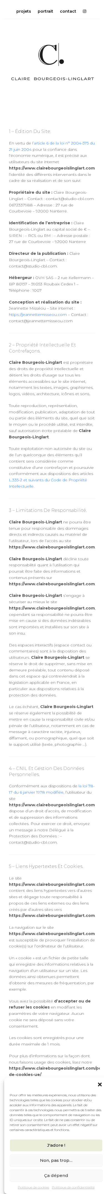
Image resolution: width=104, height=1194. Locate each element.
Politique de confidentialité (73, 1187)
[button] (100, 1084)
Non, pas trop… (56, 1160)
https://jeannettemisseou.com (38, 314)
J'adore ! (56, 1145)
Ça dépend (56, 1175)
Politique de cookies (33, 1187)
